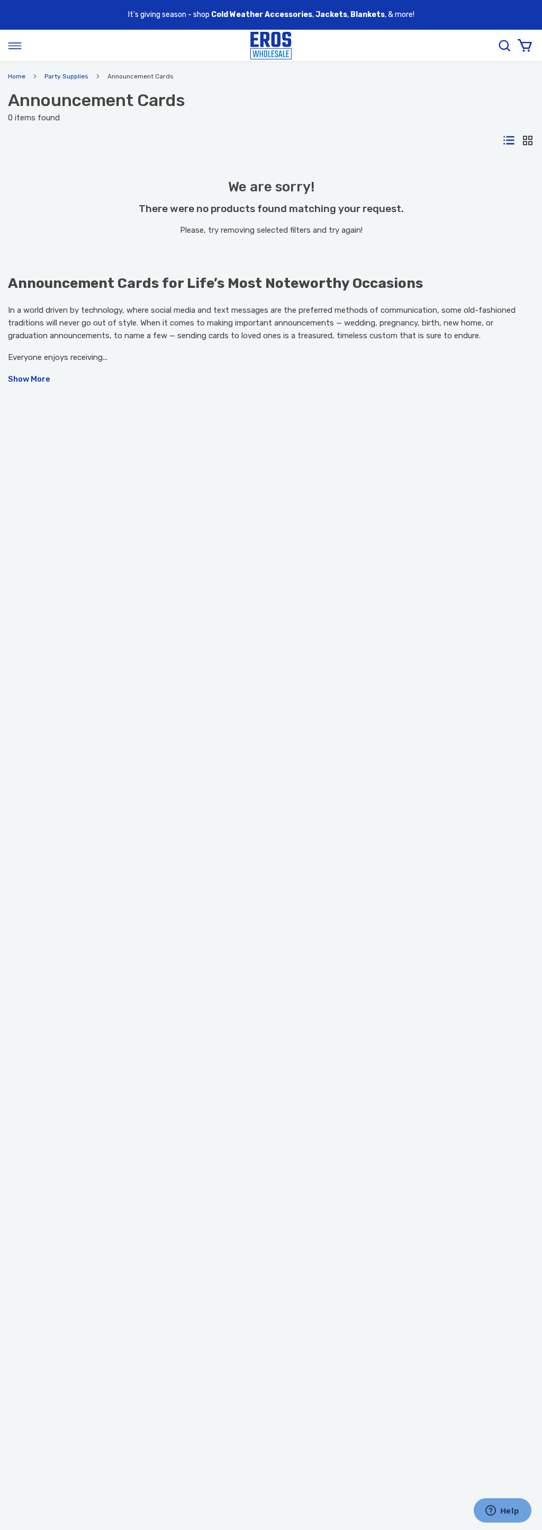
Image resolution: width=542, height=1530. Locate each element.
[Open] (14, 45)
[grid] (527, 141)
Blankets (367, 14)
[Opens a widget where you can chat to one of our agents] (502, 1511)
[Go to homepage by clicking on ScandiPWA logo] (271, 46)
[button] (271, 379)
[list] (509, 141)
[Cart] (524, 45)
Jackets (331, 14)
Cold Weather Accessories (261, 14)
